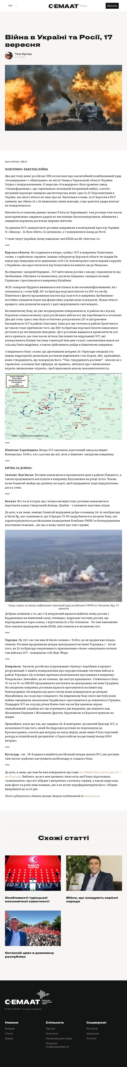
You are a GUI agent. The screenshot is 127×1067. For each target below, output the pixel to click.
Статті (9, 1033)
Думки (9, 1038)
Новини (10, 1028)
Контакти (52, 1033)
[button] (11, 6)
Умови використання (59, 1038)
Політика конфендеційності (57, 1045)
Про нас (51, 1028)
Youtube (91, 1038)
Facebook (92, 1028)
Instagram (92, 1033)
